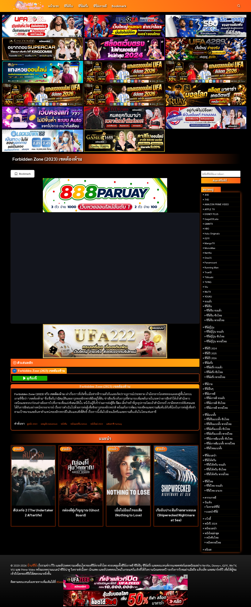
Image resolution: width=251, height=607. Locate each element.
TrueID (208, 272)
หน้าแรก (53, 6)
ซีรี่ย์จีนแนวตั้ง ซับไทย (217, 419)
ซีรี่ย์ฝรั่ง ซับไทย (214, 372)
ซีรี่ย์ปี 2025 (211, 353)
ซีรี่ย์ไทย (209, 481)
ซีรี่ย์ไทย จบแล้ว (214, 485)
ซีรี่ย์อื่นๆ (209, 388)
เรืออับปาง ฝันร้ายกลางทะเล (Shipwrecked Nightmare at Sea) (176, 515)
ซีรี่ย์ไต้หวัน (210, 460)
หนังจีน (64, 423)
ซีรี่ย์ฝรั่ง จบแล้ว (214, 367)
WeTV (208, 291)
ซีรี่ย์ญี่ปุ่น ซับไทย (215, 336)
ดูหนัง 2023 (32, 423)
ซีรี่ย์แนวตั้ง (210, 414)
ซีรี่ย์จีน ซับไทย (214, 315)
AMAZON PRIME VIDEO (217, 204)
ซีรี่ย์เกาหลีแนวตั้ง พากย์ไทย (220, 443)
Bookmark (119, 6)
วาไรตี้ (208, 518)
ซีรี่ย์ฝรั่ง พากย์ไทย (215, 377)
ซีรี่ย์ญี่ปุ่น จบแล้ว (215, 331)
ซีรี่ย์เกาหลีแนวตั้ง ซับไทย (219, 438)
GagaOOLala (211, 218)
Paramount (211, 262)
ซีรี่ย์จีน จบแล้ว (213, 310)
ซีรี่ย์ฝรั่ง (83, 6)
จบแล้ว (208, 301)
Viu (206, 286)
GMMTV (209, 223)
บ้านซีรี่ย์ (32, 565)
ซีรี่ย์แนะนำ (210, 455)
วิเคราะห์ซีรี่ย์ (213, 506)
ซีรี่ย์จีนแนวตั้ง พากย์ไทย (219, 423)
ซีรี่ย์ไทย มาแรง (214, 490)
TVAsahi (209, 277)
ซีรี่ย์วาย (209, 384)
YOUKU (208, 296)
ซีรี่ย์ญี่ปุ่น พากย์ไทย (216, 341)
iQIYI (207, 238)
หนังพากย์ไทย (213, 542)
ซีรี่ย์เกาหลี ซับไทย (215, 402)
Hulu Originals (212, 233)
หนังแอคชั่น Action (79, 423)
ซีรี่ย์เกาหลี (100, 6)
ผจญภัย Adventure (49, 423)
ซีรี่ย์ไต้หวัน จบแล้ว (216, 464)
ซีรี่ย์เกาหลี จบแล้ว (215, 398)
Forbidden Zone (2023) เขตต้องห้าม (47, 159)
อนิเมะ (208, 549)
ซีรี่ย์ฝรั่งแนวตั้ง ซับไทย (218, 428)
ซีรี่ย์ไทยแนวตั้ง (214, 448)
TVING (208, 281)
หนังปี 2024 (211, 523)
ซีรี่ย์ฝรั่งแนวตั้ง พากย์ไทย (219, 433)
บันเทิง (208, 502)
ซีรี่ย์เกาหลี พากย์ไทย (217, 407)
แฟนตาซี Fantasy (114, 423)
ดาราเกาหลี (210, 497)
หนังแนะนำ (211, 528)
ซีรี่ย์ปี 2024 (211, 348)
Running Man (212, 267)
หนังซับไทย (212, 537)
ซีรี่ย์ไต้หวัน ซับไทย (216, 469)
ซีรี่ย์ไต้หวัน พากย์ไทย (217, 474)
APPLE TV (210, 209)
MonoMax (210, 247)
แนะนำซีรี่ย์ (212, 511)
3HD (207, 194)
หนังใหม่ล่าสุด (212, 533)
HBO (207, 228)
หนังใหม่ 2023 (96, 423)
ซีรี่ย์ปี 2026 (211, 358)
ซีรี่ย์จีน (68, 6)
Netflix (208, 252)
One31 (208, 257)
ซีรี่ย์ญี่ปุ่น (209, 327)
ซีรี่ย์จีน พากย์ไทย (215, 320)
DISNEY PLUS (211, 213)
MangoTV (210, 243)
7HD (207, 199)
